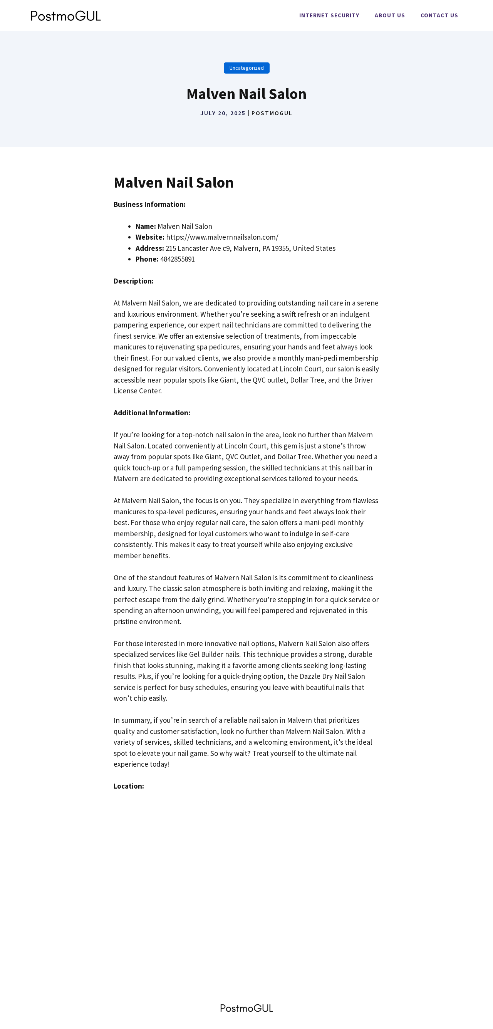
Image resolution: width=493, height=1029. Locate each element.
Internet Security (329, 15)
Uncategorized (247, 67)
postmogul (272, 113)
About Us (390, 15)
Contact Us (439, 15)
